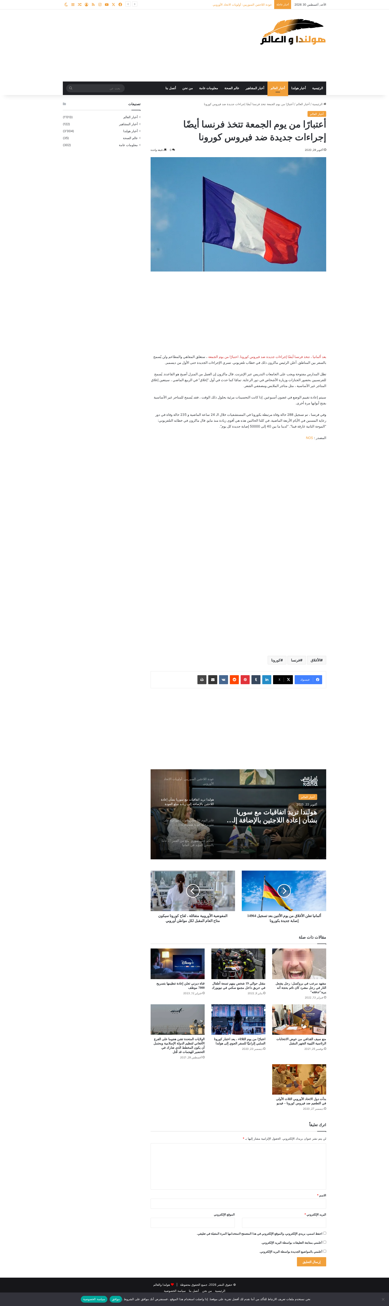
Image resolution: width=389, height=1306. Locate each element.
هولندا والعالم (162, 1284)
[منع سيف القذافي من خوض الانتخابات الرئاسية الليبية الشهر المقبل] (299, 1019)
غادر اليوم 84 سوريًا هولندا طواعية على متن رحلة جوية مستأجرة (270, 816)
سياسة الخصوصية (175, 1290)
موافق (116, 1299)
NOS (309, 438)
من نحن (187, 88)
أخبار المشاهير (255, 88)
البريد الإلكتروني (315, 1214)
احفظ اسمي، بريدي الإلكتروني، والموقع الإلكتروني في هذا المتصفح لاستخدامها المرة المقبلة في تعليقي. (259, 1233)
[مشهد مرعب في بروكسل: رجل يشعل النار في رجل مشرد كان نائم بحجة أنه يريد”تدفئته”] (299, 963)
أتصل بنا (170, 88)
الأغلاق (315, 660)
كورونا (275, 660)
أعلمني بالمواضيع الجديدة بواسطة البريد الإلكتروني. (290, 1251)
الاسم (321, 1195)
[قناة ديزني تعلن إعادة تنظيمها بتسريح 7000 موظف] (178, 963)
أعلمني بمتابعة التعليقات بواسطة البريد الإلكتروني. (291, 1242)
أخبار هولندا (298, 88)
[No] (383, 1299)
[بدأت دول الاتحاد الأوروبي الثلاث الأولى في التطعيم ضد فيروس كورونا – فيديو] (299, 1079)
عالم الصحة (231, 88)
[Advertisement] (149, 45)
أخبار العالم (278, 88)
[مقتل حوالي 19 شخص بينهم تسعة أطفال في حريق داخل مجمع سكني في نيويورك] (238, 963)
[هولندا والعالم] (292, 31)
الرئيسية (317, 88)
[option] (238, 814)
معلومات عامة (208, 88)
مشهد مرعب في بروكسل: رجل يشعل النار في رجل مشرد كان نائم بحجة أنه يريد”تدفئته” (301, 988)
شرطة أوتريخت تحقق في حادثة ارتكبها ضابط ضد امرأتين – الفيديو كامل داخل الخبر (220, 4)
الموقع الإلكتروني (224, 1214)
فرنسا (295, 660)
